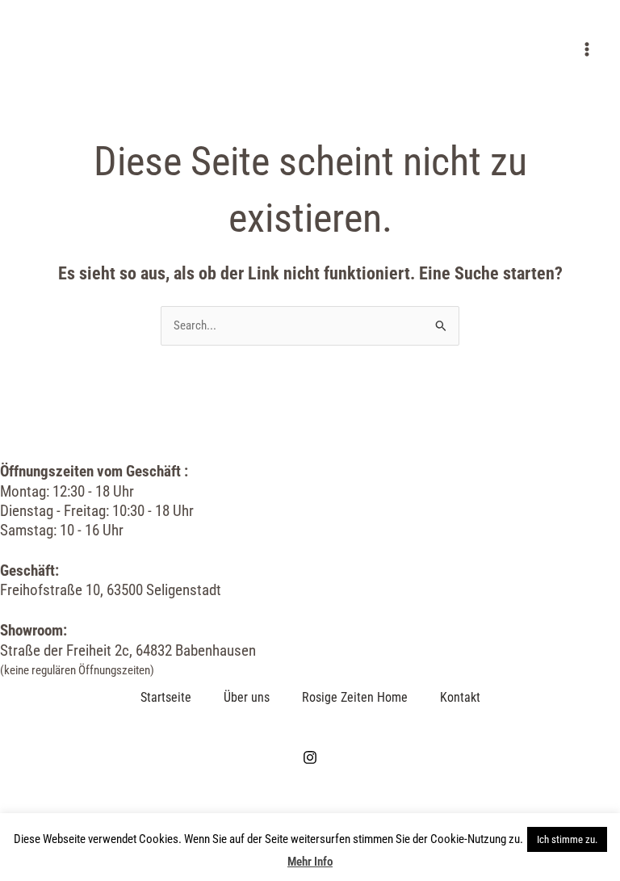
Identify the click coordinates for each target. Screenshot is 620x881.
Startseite (165, 697)
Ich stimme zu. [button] (567, 839)
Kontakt (460, 697)
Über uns (247, 697)
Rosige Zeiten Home (355, 697)
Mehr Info (310, 861)
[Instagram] (310, 757)
